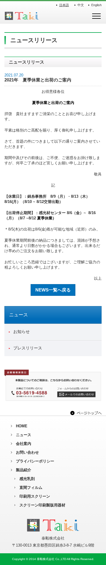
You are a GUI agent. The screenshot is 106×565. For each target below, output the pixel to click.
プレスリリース (27, 348)
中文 (80, 5)
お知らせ (21, 331)
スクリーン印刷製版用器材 (42, 505)
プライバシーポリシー (35, 461)
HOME (21, 426)
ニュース (23, 435)
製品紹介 (23, 470)
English (96, 5)
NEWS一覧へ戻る (53, 289)
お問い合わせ (27, 452)
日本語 (64, 5)
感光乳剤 (27, 479)
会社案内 (23, 443)
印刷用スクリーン (34, 496)
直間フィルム (30, 487)
